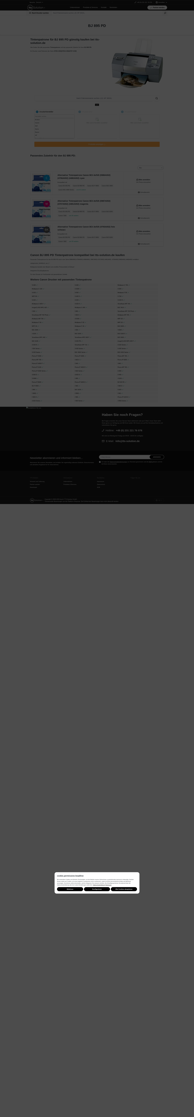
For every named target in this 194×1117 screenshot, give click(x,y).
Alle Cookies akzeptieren (123, 889)
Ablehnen (70, 889)
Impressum (108, 885)
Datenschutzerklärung (99, 885)
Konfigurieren (97, 889)
